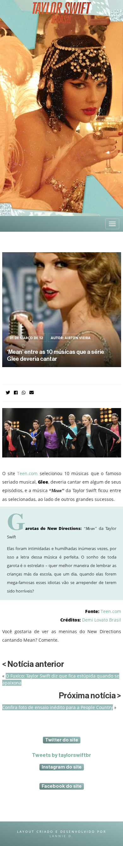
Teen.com (27, 473)
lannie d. (61, 836)
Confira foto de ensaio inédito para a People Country (57, 707)
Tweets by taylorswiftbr (61, 755)
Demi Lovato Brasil (101, 620)
